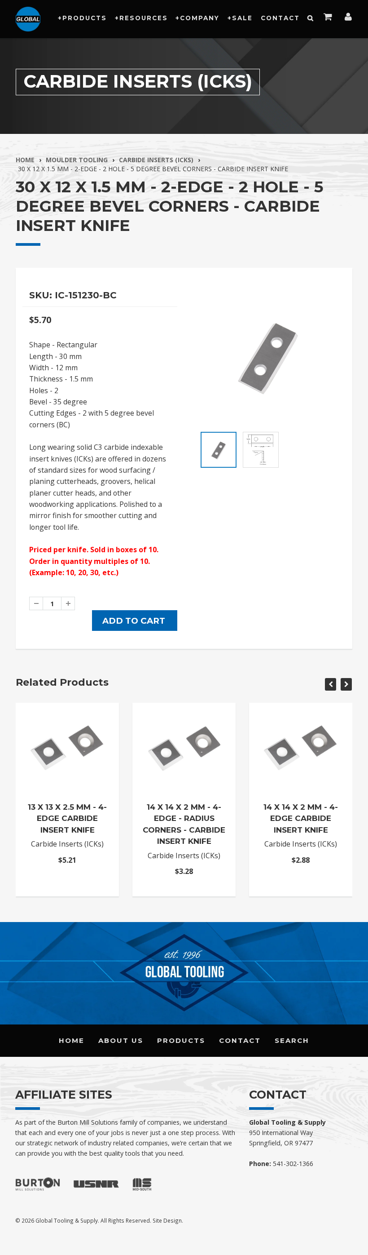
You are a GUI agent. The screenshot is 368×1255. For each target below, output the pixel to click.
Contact (280, 18)
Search (292, 1040)
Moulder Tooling (77, 159)
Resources (143, 18)
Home (25, 159)
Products (84, 18)
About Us (120, 1040)
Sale (242, 18)
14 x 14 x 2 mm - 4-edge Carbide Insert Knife (300, 818)
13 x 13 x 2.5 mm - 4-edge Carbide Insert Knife (67, 818)
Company (199, 18)
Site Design (167, 1220)
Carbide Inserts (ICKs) (156, 159)
